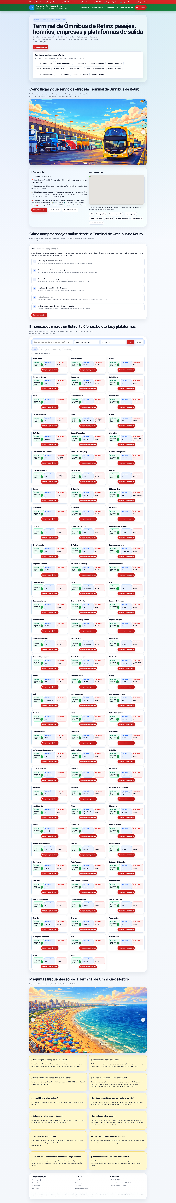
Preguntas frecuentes (125, 7)
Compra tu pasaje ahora (49, 370)
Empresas (110, 7)
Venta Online (140, 7)
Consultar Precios (70, 210)
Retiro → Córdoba (63, 63)
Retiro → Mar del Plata (44, 63)
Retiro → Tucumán (43, 69)
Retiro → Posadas (114, 69)
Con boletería (56, 349)
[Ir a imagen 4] (91, 163)
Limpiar (139, 342)
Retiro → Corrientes (81, 74)
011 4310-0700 (46, 176)
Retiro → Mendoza (97, 63)
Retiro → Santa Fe (75, 69)
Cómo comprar (97, 7)
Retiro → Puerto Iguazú (45, 74)
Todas (34, 349)
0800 (47, 349)
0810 (41, 349)
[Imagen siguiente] (143, 132)
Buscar (131, 342)
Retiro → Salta (59, 69)
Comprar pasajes (40, 47)
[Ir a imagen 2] (86, 163)
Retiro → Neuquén (98, 74)
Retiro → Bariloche (115, 63)
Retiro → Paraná (63, 74)
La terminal (85, 7)
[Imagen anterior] (33, 132)
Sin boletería (67, 349)
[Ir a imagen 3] (89, 163)
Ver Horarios (54, 210)
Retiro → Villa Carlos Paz (95, 69)
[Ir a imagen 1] (84, 163)
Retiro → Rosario (80, 63)
